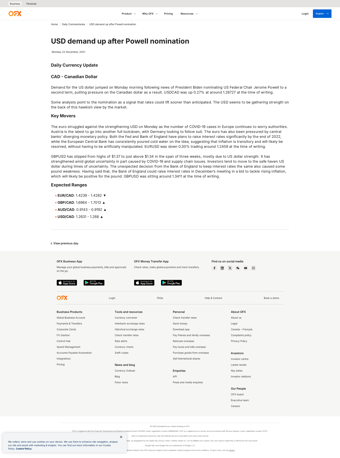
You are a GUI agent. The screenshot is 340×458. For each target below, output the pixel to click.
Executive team (240, 400)
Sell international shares (186, 358)
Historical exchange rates (129, 329)
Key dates (236, 370)
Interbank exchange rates (130, 323)
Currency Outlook (125, 370)
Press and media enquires (188, 382)
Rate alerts (121, 340)
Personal (31, 3)
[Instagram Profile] (253, 268)
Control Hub (63, 340)
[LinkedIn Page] (222, 268)
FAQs (160, 297)
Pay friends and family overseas (191, 335)
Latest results (238, 364)
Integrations (63, 358)
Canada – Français (241, 329)
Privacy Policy (239, 340)
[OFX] (14, 13)
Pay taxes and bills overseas (189, 346)
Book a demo (271, 297)
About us (236, 317)
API (175, 376)
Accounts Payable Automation (74, 352)
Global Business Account (71, 317)
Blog (117, 376)
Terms (231, 450)
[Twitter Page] (230, 268)
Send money (180, 323)
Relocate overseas (183, 340)
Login (112, 297)
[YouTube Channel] (245, 268)
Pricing (168, 13)
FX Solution (63, 335)
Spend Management (68, 346)
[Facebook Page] (214, 268)
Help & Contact (213, 297)
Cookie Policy (24, 448)
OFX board (237, 394)
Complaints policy (241, 335)
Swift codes (121, 352)
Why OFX (148, 13)
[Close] (121, 437)
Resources (187, 13)
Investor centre (239, 358)
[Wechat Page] (238, 268)
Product (127, 13)
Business (15, 3)
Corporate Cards (66, 329)
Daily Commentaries (73, 24)
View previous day (65, 243)
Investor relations (241, 376)
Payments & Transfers (69, 323)
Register (320, 13)
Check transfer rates (126, 335)
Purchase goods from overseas (191, 352)
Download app (181, 329)
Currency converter (126, 317)
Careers (235, 406)
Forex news (121, 382)
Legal (234, 323)
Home (54, 24)
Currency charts (124, 346)
